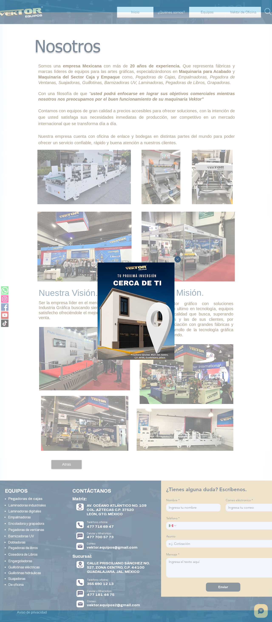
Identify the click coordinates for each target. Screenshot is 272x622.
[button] (177, 259)
